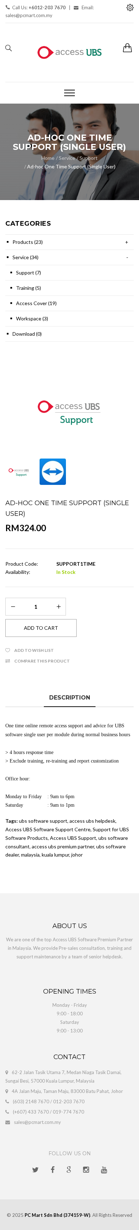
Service (67, 158)
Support (88, 158)
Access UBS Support (73, 838)
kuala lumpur (55, 855)
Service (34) (25, 257)
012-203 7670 (68, 1101)
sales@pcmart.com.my (37, 1122)
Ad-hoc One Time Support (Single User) (71, 166)
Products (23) (27, 242)
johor (77, 855)
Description (69, 697)
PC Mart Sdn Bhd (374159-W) (57, 1215)
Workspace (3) (32, 318)
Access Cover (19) (36, 303)
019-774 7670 (68, 1112)
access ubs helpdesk (92, 821)
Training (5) (28, 288)
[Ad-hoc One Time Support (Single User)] (69, 410)
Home (48, 158)
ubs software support (43, 821)
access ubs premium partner (63, 846)
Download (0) (27, 334)
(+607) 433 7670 (31, 1112)
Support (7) (28, 272)
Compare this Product (42, 661)
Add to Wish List (34, 650)
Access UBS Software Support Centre (48, 829)
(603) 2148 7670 (31, 1101)
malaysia (30, 855)
